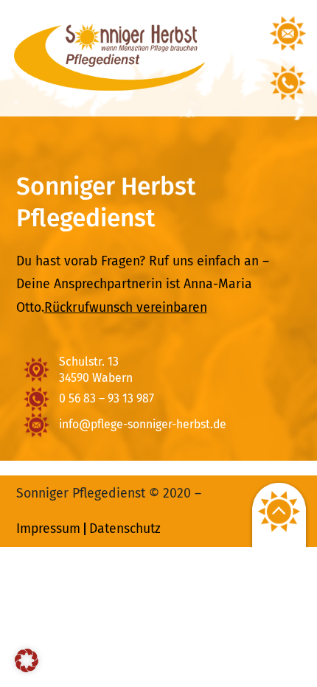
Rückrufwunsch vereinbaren (125, 307)
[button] (26, 660)
